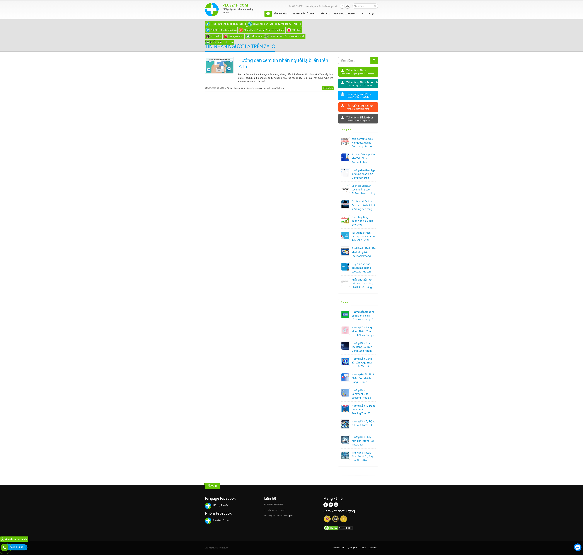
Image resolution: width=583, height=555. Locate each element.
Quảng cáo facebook (357, 547)
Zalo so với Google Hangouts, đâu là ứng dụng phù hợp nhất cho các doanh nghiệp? (363, 146)
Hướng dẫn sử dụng (304, 13)
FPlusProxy (256, 36)
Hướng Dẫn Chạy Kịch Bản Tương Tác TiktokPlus (363, 440)
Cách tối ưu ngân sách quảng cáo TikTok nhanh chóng (363, 189)
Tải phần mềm (281, 13)
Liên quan (346, 129)
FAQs (371, 13)
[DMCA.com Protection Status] (338, 527)
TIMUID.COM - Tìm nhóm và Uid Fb (287, 36)
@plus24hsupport (328, 6)
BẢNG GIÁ (325, 13)
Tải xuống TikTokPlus (360, 119)
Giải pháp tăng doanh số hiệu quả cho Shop (362, 220)
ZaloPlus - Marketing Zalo (224, 30)
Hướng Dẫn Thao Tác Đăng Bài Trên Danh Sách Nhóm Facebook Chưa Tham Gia (362, 350)
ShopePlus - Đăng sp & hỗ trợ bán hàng (264, 30)
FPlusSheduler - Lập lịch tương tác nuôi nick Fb (277, 23)
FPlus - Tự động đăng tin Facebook (228, 23)
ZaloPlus (373, 547)
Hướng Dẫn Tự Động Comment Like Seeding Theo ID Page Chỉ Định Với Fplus (363, 413)
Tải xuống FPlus (358, 72)
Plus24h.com (338, 547)
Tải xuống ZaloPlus (358, 95)
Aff (363, 13)
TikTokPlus (216, 36)
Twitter (331, 504)
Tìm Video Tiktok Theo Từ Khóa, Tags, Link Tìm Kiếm (363, 456)
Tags (221, 41)
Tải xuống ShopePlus (359, 107)
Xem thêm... (328, 88)
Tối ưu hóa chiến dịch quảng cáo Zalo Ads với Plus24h (363, 236)
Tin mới (344, 302)
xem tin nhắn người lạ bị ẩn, (271, 88)
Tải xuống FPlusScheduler (362, 84)
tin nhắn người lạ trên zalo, (242, 88)
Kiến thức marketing (345, 13)
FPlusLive (296, 30)
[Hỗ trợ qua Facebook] (577, 547)
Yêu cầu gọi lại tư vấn (16, 539)
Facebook (342, 6)
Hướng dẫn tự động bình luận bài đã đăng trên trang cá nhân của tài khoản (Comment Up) (363, 319)
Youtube (347, 6)
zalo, (257, 88)
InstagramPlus (236, 36)
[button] (577, 547)
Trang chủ (210, 41)
